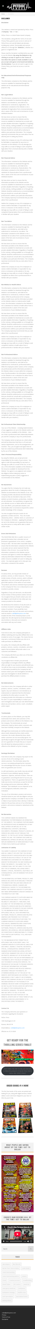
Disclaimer (5, 1319)
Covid (4, 1280)
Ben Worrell (16, 1264)
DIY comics (17, 1284)
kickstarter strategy (9, 1292)
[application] (17, 1234)
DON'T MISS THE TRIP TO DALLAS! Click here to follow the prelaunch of (17, 1071)
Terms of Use (6, 1317)
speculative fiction (21, 1296)
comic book (25, 1268)
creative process (14, 1280)
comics (24, 1276)
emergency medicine (9, 1288)
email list (26, 1284)
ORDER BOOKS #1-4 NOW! (17, 1085)
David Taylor (6, 1284)
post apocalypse (8, 1296)
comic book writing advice (11, 1276)
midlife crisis (22, 1292)
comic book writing (8, 1272)
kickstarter (22, 1288)
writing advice (7, 1300)
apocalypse (6, 1264)
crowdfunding (27, 1280)
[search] (31, 1249)
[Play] (4, 1241)
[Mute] (28, 1241)
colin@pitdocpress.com (19, 613)
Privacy (4, 1315)
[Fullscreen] (31, 1241)
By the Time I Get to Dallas (11, 1268)
